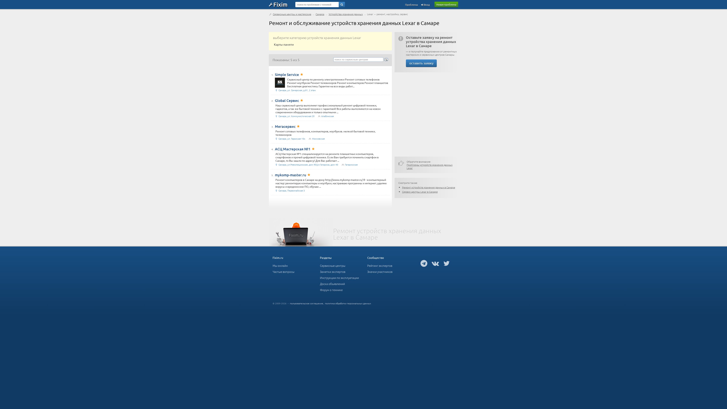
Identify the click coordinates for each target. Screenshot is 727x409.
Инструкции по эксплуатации (339, 278)
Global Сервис (287, 100)
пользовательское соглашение (306, 303)
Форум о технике (331, 290)
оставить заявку (421, 63)
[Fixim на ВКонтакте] (435, 263)
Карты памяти (284, 44)
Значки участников (379, 272)
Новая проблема (446, 4)
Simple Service (287, 74)
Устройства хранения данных (346, 14)
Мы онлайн (280, 266)
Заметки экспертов (332, 272)
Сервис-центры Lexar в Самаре (420, 192)
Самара (320, 14)
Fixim (280, 4)
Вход (426, 4)
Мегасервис (285, 126)
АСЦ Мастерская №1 (292, 149)
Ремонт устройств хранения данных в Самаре (428, 187)
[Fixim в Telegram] (423, 263)
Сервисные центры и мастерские (292, 14)
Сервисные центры (332, 266)
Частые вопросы (283, 272)
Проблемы (411, 4)
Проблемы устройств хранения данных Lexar (429, 166)
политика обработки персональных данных (348, 303)
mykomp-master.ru (290, 174)
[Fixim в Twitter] (446, 263)
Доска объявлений (332, 284)
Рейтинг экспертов (379, 266)
